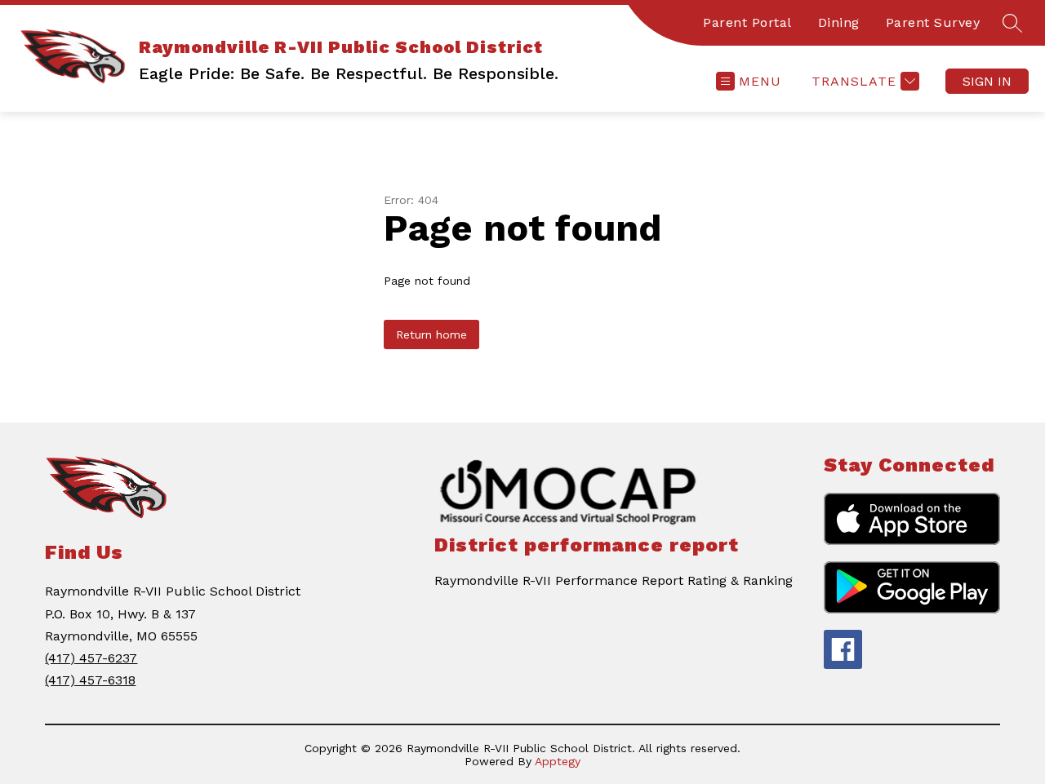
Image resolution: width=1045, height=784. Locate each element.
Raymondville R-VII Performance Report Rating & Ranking (613, 580)
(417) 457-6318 (90, 680)
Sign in (987, 81)
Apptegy (557, 761)
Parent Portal (747, 22)
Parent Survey (933, 22)
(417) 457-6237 (91, 658)
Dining (839, 22)
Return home (431, 334)
